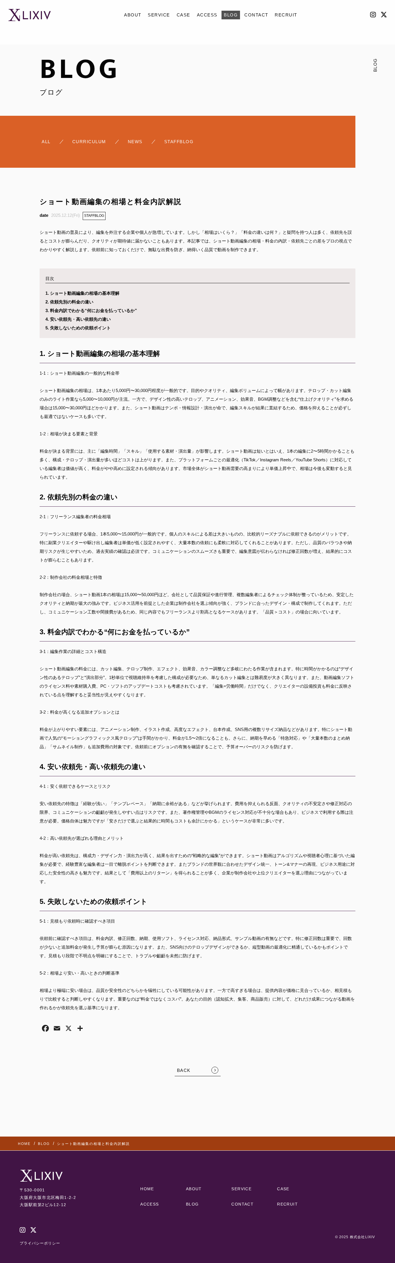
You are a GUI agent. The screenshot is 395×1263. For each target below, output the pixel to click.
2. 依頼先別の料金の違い (69, 301)
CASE (183, 14)
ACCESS (207, 14)
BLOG (231, 14)
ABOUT (132, 14)
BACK (184, 1070)
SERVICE (159, 14)
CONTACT (256, 14)
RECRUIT (286, 14)
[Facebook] (45, 1029)
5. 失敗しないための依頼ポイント (78, 327)
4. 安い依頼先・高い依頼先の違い (78, 319)
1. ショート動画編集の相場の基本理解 (82, 293)
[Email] (57, 1029)
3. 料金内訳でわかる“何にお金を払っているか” (91, 310)
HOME (147, 1188)
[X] (68, 1029)
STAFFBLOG (94, 216)
